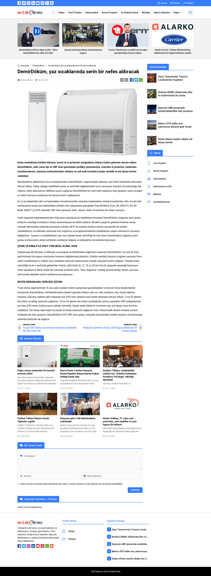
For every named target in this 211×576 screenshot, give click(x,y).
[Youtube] (38, 3)
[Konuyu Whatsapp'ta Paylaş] (141, 80)
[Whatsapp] (47, 3)
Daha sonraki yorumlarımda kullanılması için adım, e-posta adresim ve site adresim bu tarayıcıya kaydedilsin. (71, 484)
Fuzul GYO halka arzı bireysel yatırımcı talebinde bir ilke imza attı (50, 329)
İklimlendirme (38, 65)
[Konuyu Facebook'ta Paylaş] (132, 80)
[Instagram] (28, 3)
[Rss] (52, 3)
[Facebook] (19, 3)
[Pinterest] (42, 3)
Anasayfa (25, 65)
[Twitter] (24, 3)
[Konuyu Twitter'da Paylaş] (136, 80)
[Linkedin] (33, 3)
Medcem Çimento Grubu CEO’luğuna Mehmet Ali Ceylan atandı (110, 329)
